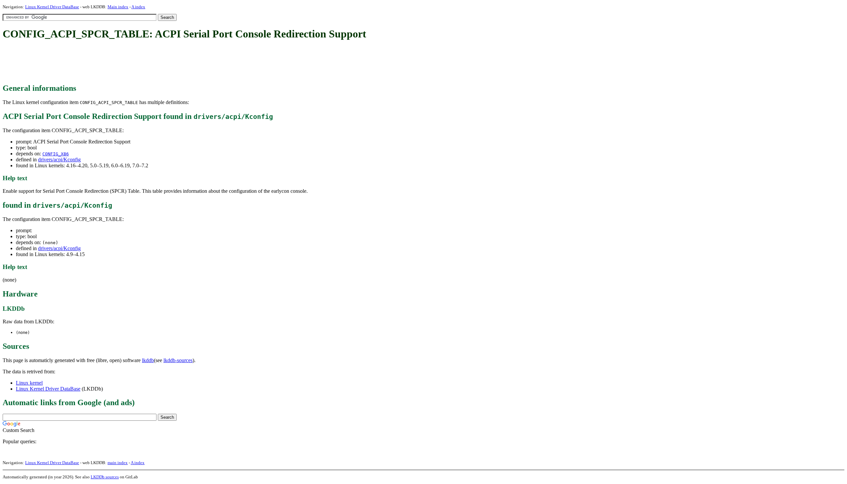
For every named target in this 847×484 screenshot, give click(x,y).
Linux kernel (29, 383)
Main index (118, 6)
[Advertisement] (123, 62)
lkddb (148, 360)
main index (118, 462)
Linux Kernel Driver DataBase (52, 6)
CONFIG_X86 (55, 153)
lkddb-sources (178, 360)
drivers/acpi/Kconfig (59, 159)
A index (138, 6)
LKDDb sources (105, 476)
